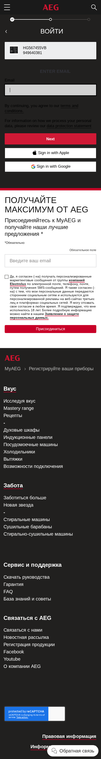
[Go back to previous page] (6, 31)
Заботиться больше (25, 497)
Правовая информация (69, 736)
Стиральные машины (27, 519)
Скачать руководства (27, 577)
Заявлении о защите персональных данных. (44, 315)
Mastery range (19, 408)
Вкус (10, 388)
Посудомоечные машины (31, 444)
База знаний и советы (27, 598)
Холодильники (19, 451)
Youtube (12, 659)
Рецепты (13, 415)
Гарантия (13, 584)
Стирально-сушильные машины (38, 534)
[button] (12, 19)
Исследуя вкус (19, 401)
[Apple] (50, 153)
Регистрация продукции (29, 644)
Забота (13, 485)
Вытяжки (13, 459)
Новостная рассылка (26, 637)
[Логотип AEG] (50, 7)
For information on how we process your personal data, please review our (48, 123)
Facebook (14, 651)
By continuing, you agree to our (41, 108)
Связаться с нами (23, 630)
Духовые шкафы (21, 430)
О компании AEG (22, 666)
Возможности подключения (33, 466)
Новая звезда (18, 504)
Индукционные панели (28, 437)
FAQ (8, 591)
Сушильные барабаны (28, 526)
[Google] (50, 166)
